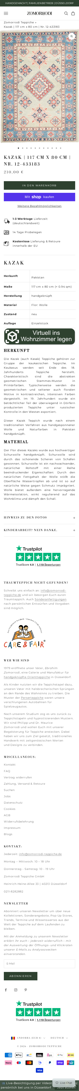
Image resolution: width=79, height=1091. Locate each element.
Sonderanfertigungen (51, 599)
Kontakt (10, 764)
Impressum (12, 828)
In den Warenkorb (39, 185)
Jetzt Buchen (66, 1087)
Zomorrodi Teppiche (19, 22)
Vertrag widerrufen (18, 777)
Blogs (8, 834)
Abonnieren (20, 975)
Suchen (9, 790)
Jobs (7, 796)
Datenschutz (13, 802)
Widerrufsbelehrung (19, 821)
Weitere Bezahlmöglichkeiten (39, 206)
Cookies (10, 809)
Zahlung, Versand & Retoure (24, 783)
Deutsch (57, 1038)
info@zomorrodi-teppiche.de (40, 854)
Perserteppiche (32, 697)
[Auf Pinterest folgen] (26, 990)
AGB (7, 815)
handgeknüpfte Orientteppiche (27, 677)
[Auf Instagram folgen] (16, 990)
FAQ (7, 771)
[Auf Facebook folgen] (6, 990)
